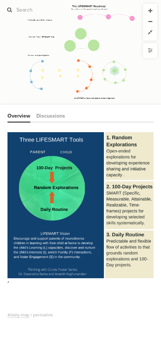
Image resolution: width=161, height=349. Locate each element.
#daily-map (18, 315)
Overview (18, 116)
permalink (43, 315)
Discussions (50, 116)
